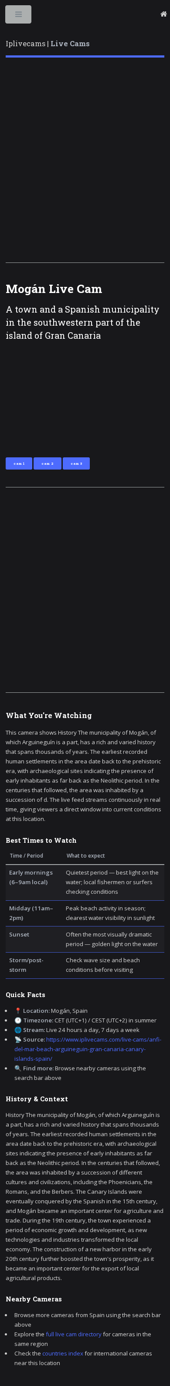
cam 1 (19, 463)
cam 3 (76, 463)
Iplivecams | (48, 43)
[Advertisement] (85, 160)
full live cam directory (74, 1334)
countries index (62, 1353)
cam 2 (47, 463)
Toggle (19, 16)
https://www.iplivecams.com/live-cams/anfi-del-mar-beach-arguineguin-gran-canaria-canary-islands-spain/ (87, 1048)
